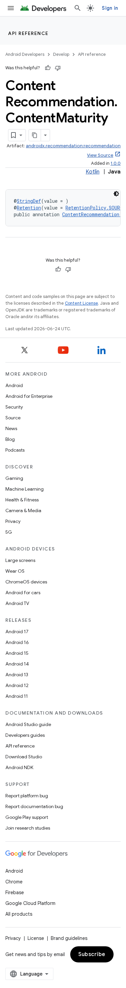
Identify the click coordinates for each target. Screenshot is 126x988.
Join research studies (27, 828)
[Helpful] (48, 68)
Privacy (12, 521)
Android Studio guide (28, 724)
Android (14, 385)
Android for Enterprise (28, 396)
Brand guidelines (69, 938)
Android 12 (17, 685)
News (11, 428)
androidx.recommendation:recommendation (73, 146)
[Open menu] (10, 8)
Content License (81, 303)
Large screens (20, 560)
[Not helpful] (58, 68)
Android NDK (19, 767)
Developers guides (25, 735)
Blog (10, 439)
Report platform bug (26, 796)
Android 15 (17, 653)
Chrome (14, 882)
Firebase (14, 892)
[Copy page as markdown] (35, 135)
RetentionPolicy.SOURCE (95, 207)
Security (14, 407)
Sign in (110, 8)
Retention (29, 207)
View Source (100, 155)
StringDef (29, 201)
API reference (28, 33)
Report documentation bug (34, 806)
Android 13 (16, 675)
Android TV (17, 603)
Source (12, 418)
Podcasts (15, 450)
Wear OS (15, 571)
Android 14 (17, 664)
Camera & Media (23, 510)
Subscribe (92, 954)
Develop (61, 54)
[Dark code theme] (116, 194)
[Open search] (78, 8)
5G (8, 532)
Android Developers (24, 54)
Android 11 (16, 696)
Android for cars (22, 593)
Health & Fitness (22, 500)
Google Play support (26, 817)
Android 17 (17, 632)
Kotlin (92, 171)
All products (18, 914)
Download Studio (23, 757)
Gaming (14, 478)
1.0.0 (116, 163)
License (36, 938)
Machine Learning (24, 489)
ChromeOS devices (26, 582)
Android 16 (17, 642)
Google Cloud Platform (30, 903)
